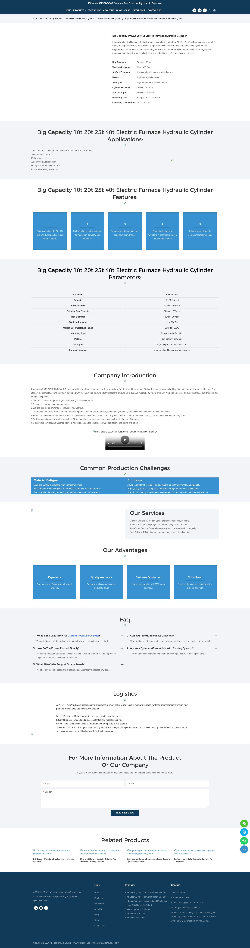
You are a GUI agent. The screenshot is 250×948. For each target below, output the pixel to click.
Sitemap (101, 943)
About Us (98, 909)
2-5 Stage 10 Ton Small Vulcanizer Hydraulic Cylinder (53, 860)
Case (96, 920)
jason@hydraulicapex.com (190, 902)
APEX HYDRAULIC (42, 19)
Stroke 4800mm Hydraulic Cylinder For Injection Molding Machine (98, 860)
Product (58, 19)
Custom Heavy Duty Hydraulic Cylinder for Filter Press (193, 860)
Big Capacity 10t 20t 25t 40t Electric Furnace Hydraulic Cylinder (153, 19)
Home (97, 893)
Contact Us (99, 925)
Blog (96, 914)
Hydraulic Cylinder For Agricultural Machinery (146, 901)
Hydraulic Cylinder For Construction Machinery (146, 897)
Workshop (99, 904)
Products (98, 898)
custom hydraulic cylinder (83, 635)
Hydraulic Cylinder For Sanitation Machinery (145, 893)
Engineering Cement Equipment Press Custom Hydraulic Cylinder (148, 860)
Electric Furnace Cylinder (109, 19)
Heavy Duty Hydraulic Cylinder (80, 19)
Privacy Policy (112, 943)
